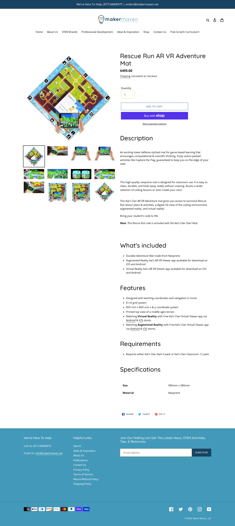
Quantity (126, 88)
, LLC (209, 518)
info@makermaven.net (48, 453)
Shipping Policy (82, 483)
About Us (78, 455)
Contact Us (79, 465)
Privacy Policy (81, 469)
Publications (80, 460)
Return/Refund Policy (85, 479)
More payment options (154, 123)
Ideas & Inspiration (84, 450)
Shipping (125, 76)
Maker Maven (199, 518)
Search (77, 446)
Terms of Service (83, 474)
